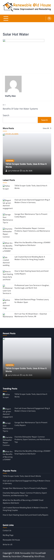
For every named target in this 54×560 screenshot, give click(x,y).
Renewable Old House (11, 539)
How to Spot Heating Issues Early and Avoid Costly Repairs (25, 514)
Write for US (7, 544)
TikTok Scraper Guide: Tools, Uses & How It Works (26, 165)
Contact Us (7, 530)
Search (6, 115)
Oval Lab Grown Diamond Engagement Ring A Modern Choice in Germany (26, 482)
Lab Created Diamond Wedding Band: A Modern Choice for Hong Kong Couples (25, 509)
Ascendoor (16, 556)
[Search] (49, 18)
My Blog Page (8, 535)
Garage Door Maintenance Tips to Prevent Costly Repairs (25, 488)
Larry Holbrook (13, 170)
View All (46, 128)
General (10, 160)
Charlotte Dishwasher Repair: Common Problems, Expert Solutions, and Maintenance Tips (25, 494)
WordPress (39, 556)
